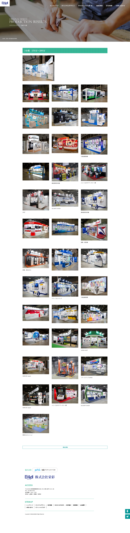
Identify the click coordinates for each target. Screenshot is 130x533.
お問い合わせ (120, 6)
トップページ (54, 6)
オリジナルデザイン (68, 6)
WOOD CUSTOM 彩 (85, 6)
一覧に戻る (65, 447)
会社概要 (109, 6)
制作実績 (50, 505)
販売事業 (99, 6)
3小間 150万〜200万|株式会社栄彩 (9, 38)
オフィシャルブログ (40, 507)
